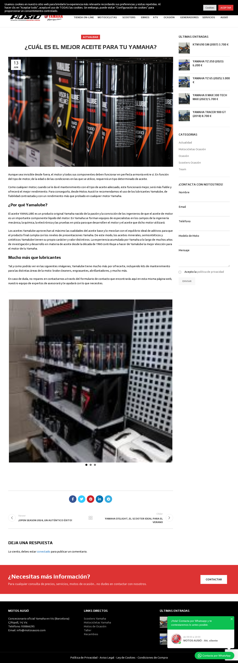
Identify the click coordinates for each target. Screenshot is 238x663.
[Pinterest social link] (90, 499)
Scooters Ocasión (190, 162)
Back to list (90, 518)
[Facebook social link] (72, 499)
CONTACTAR (214, 579)
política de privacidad (210, 271)
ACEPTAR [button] (226, 7)
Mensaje (184, 250)
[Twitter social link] (81, 499)
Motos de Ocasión (95, 626)
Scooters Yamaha (95, 618)
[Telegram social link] (108, 499)
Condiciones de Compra (152, 657)
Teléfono (185, 221)
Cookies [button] (209, 7)
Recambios (91, 634)
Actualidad (90, 37)
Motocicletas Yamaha (97, 622)
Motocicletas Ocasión (192, 149)
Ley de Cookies (125, 657)
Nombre (184, 192)
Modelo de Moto (189, 235)
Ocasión (184, 155)
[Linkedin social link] (99, 499)
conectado (43, 551)
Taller (87, 630)
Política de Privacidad (83, 657)
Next (178, 380)
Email (182, 206)
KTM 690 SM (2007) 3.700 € (211, 44)
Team (182, 169)
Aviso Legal (107, 657)
